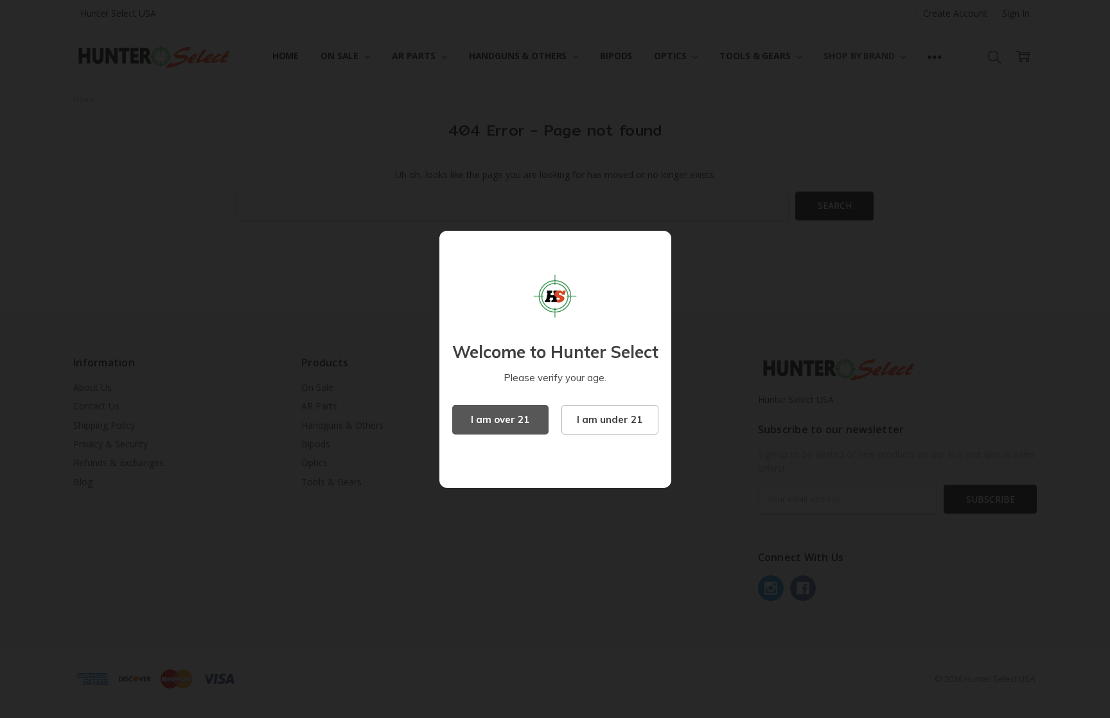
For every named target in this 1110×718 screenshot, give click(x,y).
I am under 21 (609, 419)
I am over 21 (500, 419)
